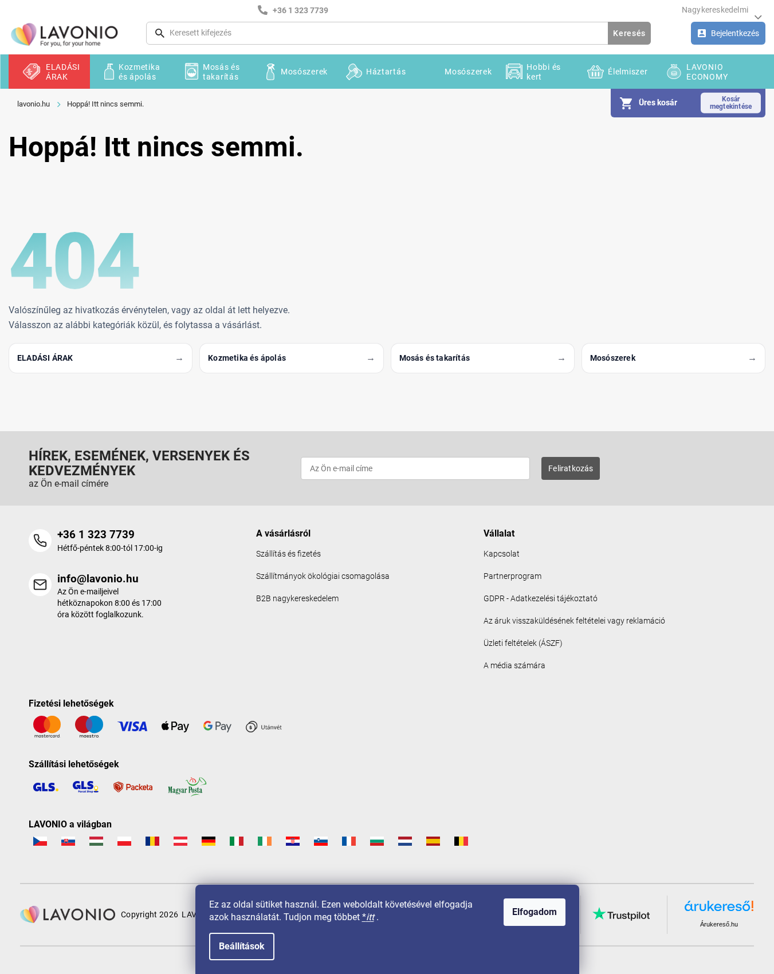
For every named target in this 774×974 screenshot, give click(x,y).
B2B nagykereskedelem (297, 599)
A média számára (514, 666)
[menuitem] (49, 71)
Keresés (629, 33)
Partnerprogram (512, 576)
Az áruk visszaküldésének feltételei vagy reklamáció (574, 621)
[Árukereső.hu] (719, 910)
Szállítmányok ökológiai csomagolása (323, 576)
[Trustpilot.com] (621, 914)
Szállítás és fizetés (288, 554)
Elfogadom (534, 911)
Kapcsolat (502, 554)
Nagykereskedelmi (715, 9)
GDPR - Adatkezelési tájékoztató (541, 599)
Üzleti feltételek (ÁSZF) (523, 643)
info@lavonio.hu (98, 578)
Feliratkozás (570, 468)
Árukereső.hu (719, 924)
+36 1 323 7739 (96, 534)
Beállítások (242, 946)
